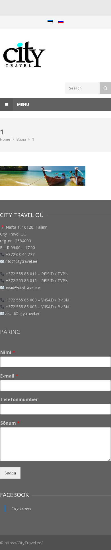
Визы (21, 139)
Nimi (7, 352)
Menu (22, 104)
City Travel (21, 508)
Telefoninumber (19, 400)
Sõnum (10, 423)
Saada (10, 473)
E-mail (9, 376)
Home (5, 139)
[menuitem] (50, 21)
